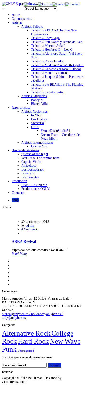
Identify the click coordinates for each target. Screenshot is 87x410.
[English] (45, 4)
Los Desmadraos (32, 169)
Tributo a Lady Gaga (45, 38)
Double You (39, 146)
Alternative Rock (26, 333)
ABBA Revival (24, 241)
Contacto (18, 192)
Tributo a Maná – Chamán (49, 73)
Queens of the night (34, 154)
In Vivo (36, 115)
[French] (58, 4)
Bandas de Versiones (25, 150)
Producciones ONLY (35, 189)
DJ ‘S (35, 127)
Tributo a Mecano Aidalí (48, 46)
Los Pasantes (30, 177)
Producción (19, 181)
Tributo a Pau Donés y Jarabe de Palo (56, 42)
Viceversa (37, 123)
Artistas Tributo (32, 26)
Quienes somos (22, 19)
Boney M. (37, 100)
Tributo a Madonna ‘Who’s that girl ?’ (57, 65)
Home (16, 15)
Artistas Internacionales (37, 142)
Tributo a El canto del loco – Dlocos (56, 69)
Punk (9, 349)
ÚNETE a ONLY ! (34, 185)
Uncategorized (26, 350)
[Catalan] (31, 4)
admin (30, 225)
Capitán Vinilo (31, 162)
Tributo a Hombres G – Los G (51, 49)
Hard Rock (33, 341)
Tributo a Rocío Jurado (47, 61)
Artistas (17, 22)
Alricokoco (28, 165)
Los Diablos (39, 119)
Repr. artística (21, 107)
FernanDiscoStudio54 (55, 131)
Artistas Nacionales (34, 111)
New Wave (65, 341)
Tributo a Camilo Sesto (47, 92)
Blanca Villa (39, 104)
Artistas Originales (34, 96)
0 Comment (29, 229)
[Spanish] (72, 4)
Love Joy (27, 173)
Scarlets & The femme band (40, 158)
